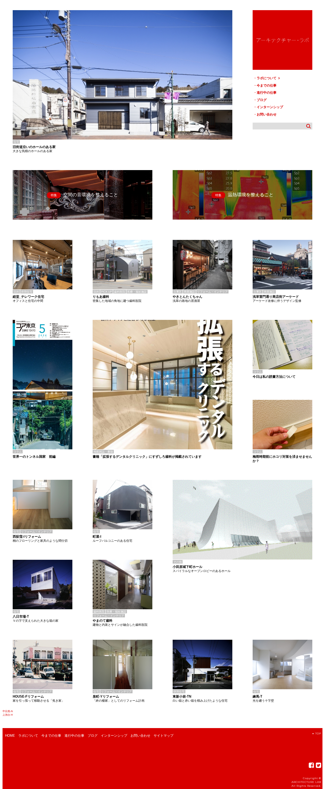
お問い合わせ (267, 114)
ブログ (262, 100)
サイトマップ (163, 735)
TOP (318, 733)
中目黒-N (8, 711)
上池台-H (8, 714)
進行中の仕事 (267, 92)
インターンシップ (270, 107)
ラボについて (267, 78)
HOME (10, 735)
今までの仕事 (267, 85)
